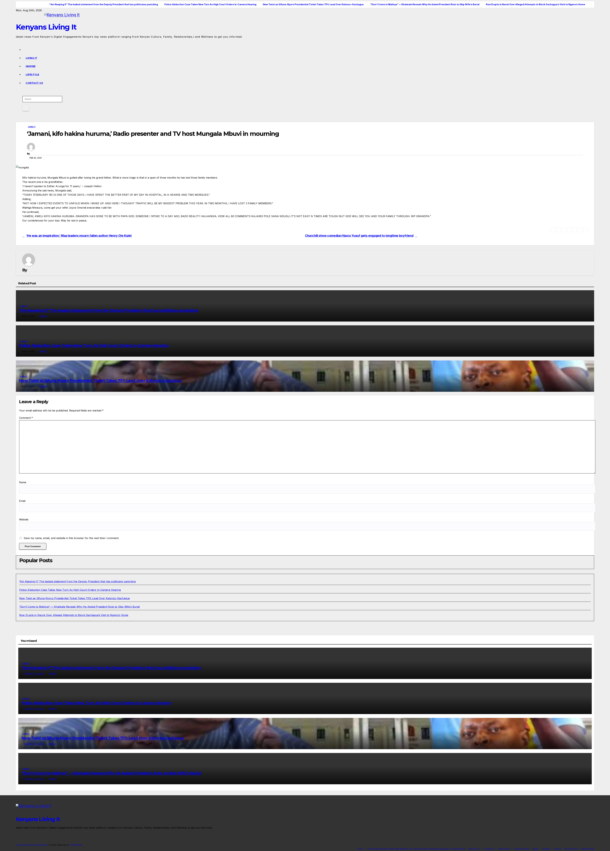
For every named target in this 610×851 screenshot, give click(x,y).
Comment (26, 417)
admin (43, 316)
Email (22, 500)
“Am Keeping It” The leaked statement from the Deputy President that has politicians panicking (108, 310)
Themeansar (75, 845)
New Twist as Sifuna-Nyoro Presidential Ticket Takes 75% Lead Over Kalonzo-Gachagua (100, 380)
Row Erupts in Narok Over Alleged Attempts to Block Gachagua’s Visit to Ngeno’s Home (73, 615)
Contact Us (34, 82)
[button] (22, 92)
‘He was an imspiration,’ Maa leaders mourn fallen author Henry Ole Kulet (79, 235)
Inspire (31, 66)
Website (23, 519)
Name (22, 482)
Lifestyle (32, 74)
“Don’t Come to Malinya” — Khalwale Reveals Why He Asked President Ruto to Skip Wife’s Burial (79, 606)
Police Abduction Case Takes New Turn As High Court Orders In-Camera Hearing (94, 345)
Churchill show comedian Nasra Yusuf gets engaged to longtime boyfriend (359, 235)
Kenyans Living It (46, 26)
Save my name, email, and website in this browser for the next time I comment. (71, 538)
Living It (31, 58)
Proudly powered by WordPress (32, 845)
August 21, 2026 (34, 673)
